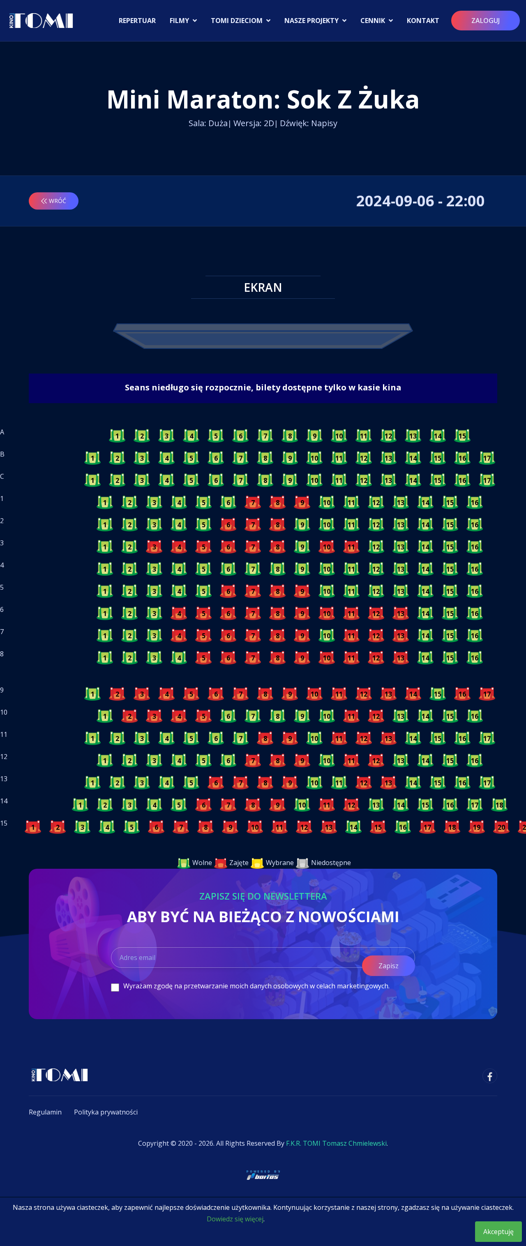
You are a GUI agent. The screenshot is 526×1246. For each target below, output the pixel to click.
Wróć (57, 201)
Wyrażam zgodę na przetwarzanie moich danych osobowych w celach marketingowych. (256, 985)
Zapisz (388, 965)
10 (339, 436)
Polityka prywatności (106, 1112)
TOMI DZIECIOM (237, 20)
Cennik (373, 20)
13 (413, 436)
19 (476, 827)
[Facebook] (489, 1075)
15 (462, 436)
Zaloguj (485, 20)
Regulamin (45, 1112)
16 (462, 458)
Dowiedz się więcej (235, 1218)
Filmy (180, 20)
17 (487, 458)
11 (363, 436)
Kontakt (423, 20)
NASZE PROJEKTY (312, 20)
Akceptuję (498, 1231)
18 (499, 805)
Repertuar (137, 20)
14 (437, 436)
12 (388, 436)
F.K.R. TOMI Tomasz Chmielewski (336, 1143)
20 (501, 827)
